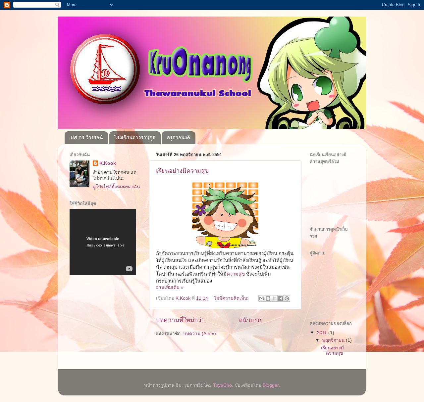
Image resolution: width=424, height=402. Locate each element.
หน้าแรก (249, 320)
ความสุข (236, 274)
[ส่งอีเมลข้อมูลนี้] (261, 298)
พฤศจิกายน (334, 340)
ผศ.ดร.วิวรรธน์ (87, 137)
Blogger (271, 385)
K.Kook (107, 163)
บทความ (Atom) (199, 333)
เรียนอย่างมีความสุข (182, 170)
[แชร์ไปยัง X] (274, 298)
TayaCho (222, 385)
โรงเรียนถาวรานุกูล (134, 137)
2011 (322, 332)
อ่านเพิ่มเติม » (170, 287)
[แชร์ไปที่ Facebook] (280, 298)
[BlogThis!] (268, 298)
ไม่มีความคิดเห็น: (232, 298)
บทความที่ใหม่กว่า (180, 320)
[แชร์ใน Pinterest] (287, 298)
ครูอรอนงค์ (178, 137)
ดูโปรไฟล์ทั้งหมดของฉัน (116, 186)
